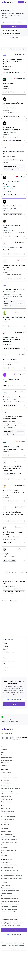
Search (14, 26)
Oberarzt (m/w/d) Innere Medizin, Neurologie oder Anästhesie (12, 339)
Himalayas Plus (5, 808)
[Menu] (25, 2)
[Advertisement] (14, 44)
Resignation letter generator (9, 909)
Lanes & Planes (7, 537)
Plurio (4, 230)
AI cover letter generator (8, 816)
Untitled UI (4, 945)
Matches (15, 49)
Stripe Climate (15, 721)
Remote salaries (5, 862)
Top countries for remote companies (11, 875)
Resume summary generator (9, 896)
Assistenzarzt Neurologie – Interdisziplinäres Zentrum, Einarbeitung (12, 468)
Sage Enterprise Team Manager (14, 397)
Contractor (5, 116)
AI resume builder (6, 814)
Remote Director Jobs (19, 591)
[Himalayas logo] (7, 2)
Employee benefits (6, 757)
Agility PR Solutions (8, 270)
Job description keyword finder (10, 890)
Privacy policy (5, 763)
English (14, 949)
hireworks (5, 556)
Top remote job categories (8, 865)
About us (3, 747)
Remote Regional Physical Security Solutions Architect (13, 513)
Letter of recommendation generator (11, 912)
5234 (22, 573)
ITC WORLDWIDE (7, 362)
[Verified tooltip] (7, 108)
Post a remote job (6, 831)
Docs (2, 752)
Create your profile (6, 772)
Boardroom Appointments (10, 449)
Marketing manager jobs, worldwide (11, 33)
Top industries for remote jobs (9, 873)
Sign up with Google (15, 699)
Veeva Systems (7, 495)
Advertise (4, 855)
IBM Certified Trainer (10, 359)
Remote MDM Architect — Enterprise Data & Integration (13, 491)
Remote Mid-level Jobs (8, 588)
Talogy (5, 381)
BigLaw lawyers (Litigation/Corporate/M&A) (13, 128)
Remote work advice (7, 783)
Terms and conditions (7, 760)
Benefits (13, 189)
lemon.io (5, 186)
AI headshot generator (7, 819)
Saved (22, 49)
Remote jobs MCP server (8, 888)
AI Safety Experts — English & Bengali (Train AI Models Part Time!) (13, 62)
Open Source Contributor (12, 206)
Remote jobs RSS (6, 796)
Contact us (4, 765)
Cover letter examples (7, 791)
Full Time (5, 92)
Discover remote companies (9, 777)
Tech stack (7, 191)
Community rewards (7, 801)
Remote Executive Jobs (8, 593)
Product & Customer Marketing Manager (14, 266)
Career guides (5, 785)
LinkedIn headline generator (9, 906)
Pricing (3, 853)
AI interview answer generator (9, 904)
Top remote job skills (7, 867)
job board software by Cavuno (12, 944)
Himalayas (4, 601)
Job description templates (8, 836)
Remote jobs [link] (13, 601)
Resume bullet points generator (10, 898)
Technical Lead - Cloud (11, 446)
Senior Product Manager (11, 379)
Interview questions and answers (10, 793)
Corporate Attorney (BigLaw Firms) (13, 104)
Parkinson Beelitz (7, 344)
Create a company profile (8, 850)
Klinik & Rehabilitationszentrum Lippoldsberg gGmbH (12, 474)
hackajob (5, 86)
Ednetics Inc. (6, 517)
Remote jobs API (5, 885)
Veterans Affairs (7, 250)
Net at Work (6, 399)
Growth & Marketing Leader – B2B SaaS (13, 533)
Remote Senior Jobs (19, 588)
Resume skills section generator (10, 901)
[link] (4, 601)
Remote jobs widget (6, 799)
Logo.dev (21, 945)
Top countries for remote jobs (9, 870)
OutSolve (5, 322)
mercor (5, 66)
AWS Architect (8, 83)
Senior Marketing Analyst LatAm (12, 226)
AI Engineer (7, 554)
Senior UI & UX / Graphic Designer (11, 183)
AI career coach (5, 824)
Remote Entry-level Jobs (8, 586)
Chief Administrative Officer (13, 247)
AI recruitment (5, 845)
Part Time (5, 72)
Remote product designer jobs (9, 30)
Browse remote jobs (6, 775)
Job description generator (8, 834)
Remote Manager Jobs (8, 591)
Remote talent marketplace (9, 842)
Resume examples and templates (10, 788)
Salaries (6, 69)
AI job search (5, 780)
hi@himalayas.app (6, 733)
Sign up (14, 704)
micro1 (4, 108)
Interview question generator (9, 839)
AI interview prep (6, 822)
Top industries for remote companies (11, 878)
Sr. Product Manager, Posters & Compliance (14, 318)
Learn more (20, 168)
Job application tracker (7, 811)
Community (4, 749)
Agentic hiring (5, 847)
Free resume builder (6, 893)
